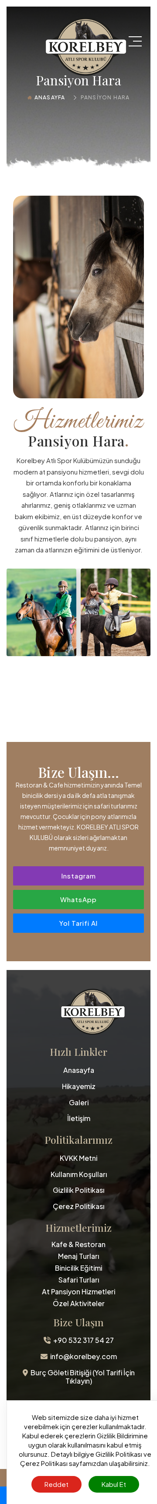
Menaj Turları (78, 1256)
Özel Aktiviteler (79, 1303)
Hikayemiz (79, 1086)
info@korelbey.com (82, 1357)
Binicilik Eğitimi (78, 1268)
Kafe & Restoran (78, 1244)
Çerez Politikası (78, 1206)
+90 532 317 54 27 (82, 1340)
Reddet (56, 1484)
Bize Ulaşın (78, 1322)
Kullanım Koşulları (79, 1174)
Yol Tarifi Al (78, 923)
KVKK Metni (78, 1158)
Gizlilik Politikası (78, 1190)
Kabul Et (114, 1484)
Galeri (79, 1103)
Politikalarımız (78, 1140)
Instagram (78, 875)
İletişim (78, 1118)
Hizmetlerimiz (78, 1228)
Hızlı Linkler (78, 1052)
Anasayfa (49, 97)
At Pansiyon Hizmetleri (78, 1291)
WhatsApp (78, 899)
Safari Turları (78, 1280)
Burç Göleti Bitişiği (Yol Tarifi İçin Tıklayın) (81, 1377)
